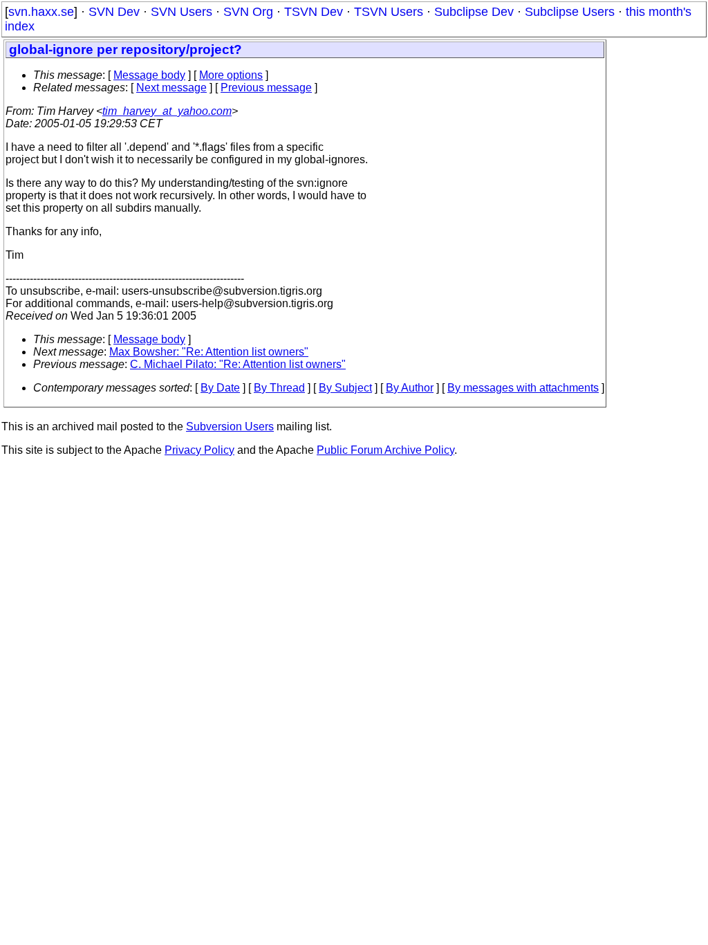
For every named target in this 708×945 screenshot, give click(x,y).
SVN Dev (114, 12)
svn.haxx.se (41, 12)
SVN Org (248, 12)
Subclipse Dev (474, 12)
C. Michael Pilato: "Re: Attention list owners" (238, 364)
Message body (149, 75)
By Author (410, 388)
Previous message (266, 87)
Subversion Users (230, 426)
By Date (220, 388)
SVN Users (181, 12)
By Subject (345, 388)
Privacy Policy (199, 450)
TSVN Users (388, 12)
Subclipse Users (570, 12)
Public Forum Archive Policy (385, 450)
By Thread (279, 388)
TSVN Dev (313, 12)
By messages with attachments (523, 388)
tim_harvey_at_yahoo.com (167, 111)
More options (231, 75)
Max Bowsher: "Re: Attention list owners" (208, 352)
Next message (171, 87)
